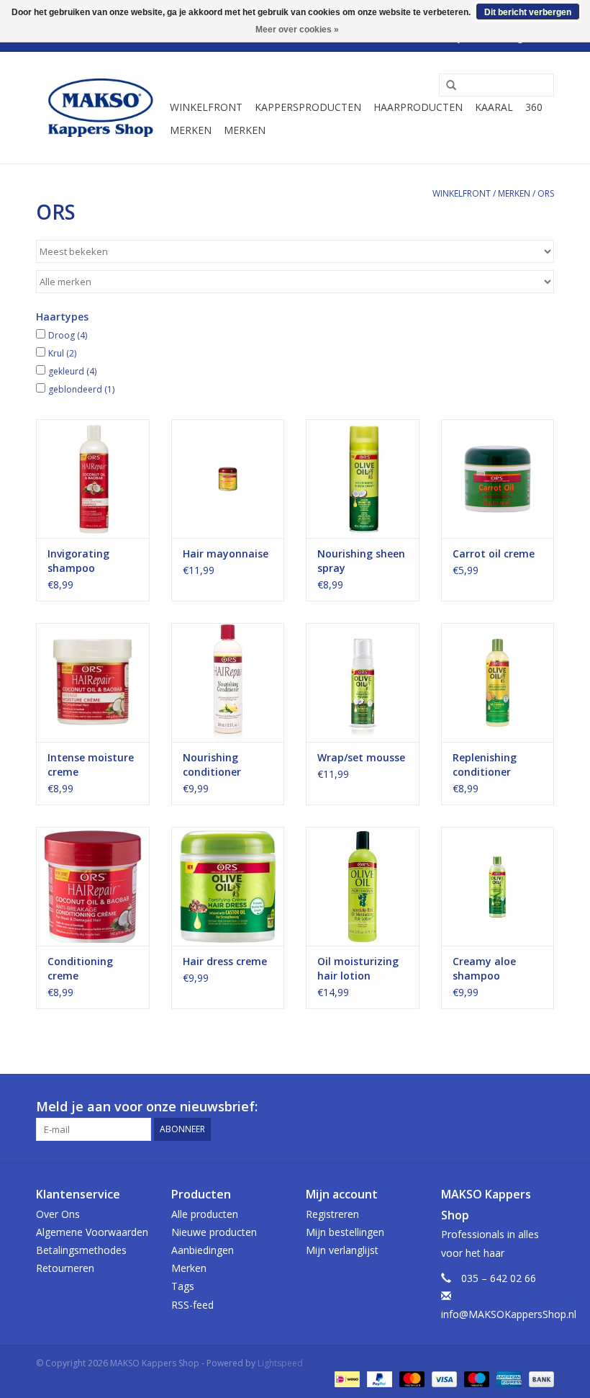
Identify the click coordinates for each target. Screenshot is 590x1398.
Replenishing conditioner (485, 764)
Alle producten (204, 1214)
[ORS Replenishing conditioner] (498, 682)
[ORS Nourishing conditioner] (228, 682)
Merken (191, 130)
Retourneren (65, 1268)
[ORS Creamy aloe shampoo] (498, 886)
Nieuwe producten (214, 1232)
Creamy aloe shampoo (484, 968)
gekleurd (72, 371)
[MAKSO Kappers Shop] (100, 108)
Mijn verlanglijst (342, 1250)
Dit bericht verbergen (527, 12)
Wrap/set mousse (361, 757)
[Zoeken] (446, 85)
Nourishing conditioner (212, 764)
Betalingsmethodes (81, 1250)
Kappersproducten (308, 107)
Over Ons (58, 1214)
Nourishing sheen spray (361, 561)
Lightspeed (280, 1363)
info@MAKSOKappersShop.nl (508, 1314)
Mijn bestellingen (345, 1232)
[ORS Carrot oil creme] (498, 478)
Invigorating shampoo (78, 561)
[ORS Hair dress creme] (228, 886)
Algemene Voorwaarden (92, 1232)
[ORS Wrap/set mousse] (362, 682)
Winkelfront (206, 107)
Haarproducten (418, 107)
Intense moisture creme (90, 764)
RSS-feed (192, 1305)
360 (534, 107)
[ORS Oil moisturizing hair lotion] (362, 886)
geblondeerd (81, 389)
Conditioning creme (80, 968)
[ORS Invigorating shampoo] (93, 478)
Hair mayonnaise (225, 553)
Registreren (332, 1214)
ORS (545, 193)
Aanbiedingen (202, 1250)
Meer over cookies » (297, 29)
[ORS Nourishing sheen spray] (362, 478)
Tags (182, 1286)
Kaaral (494, 107)
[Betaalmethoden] (345, 1378)
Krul (62, 353)
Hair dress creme (225, 961)
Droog (67, 335)
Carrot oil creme (494, 553)
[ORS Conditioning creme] (93, 886)
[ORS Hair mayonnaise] (228, 478)
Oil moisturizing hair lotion (358, 968)
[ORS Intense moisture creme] (93, 682)
